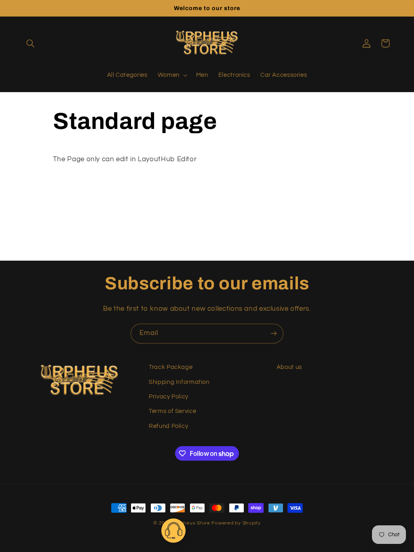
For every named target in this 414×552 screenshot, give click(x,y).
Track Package (170, 367)
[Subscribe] (273, 333)
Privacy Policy (168, 397)
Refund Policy (168, 426)
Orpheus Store (192, 523)
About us (289, 367)
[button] (30, 43)
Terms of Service (172, 411)
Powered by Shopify (235, 523)
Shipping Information (179, 382)
